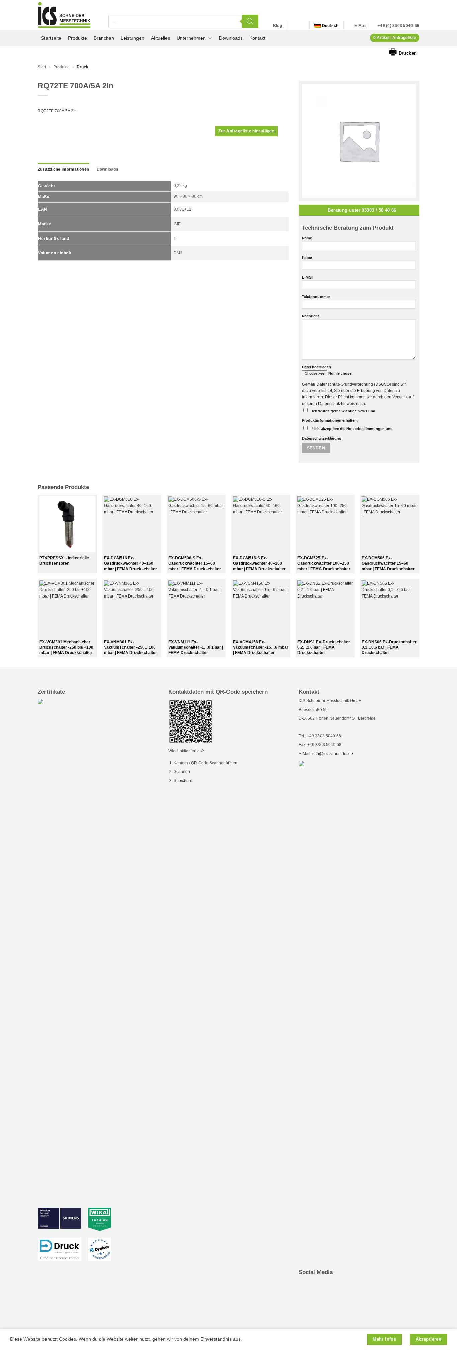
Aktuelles (160, 38)
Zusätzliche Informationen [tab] (63, 169)
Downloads (231, 38)
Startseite (51, 38)
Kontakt (257, 38)
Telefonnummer (316, 297)
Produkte (77, 38)
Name (307, 238)
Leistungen (132, 38)
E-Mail (307, 277)
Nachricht (310, 316)
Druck (82, 67)
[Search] (250, 21)
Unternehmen (191, 38)
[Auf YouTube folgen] (300, 25)
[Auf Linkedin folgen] (293, 25)
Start (42, 67)
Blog (277, 25)
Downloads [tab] (107, 169)
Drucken (403, 51)
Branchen (104, 38)
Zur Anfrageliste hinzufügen (246, 131)
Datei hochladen (316, 367)
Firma (307, 257)
